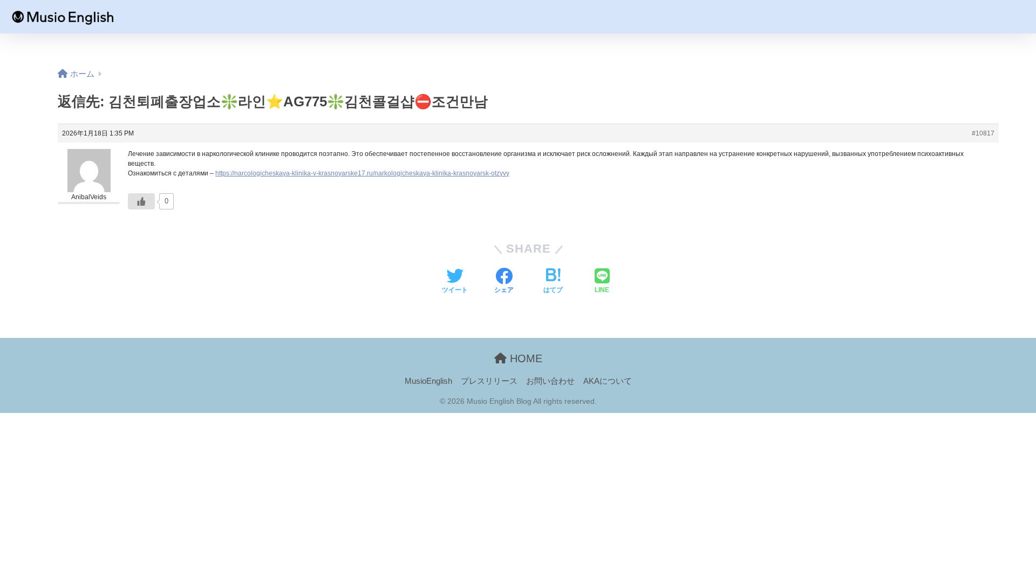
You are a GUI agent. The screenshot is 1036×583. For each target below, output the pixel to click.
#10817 (983, 133)
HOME (524, 358)
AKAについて (607, 381)
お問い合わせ (550, 381)
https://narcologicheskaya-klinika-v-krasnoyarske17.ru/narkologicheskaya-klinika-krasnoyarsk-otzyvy (362, 173)
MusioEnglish (428, 381)
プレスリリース (489, 381)
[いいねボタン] (141, 201)
